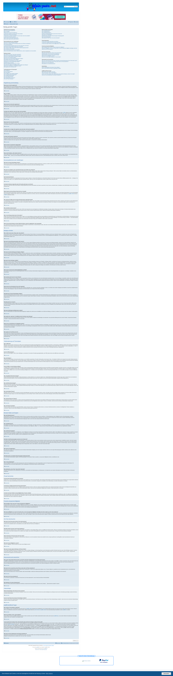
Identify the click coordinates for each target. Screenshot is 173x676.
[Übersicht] (41, 6)
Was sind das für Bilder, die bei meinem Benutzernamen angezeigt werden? (16, 47)
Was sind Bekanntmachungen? (9, 75)
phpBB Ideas (56, 615)
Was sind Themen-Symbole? (8, 78)
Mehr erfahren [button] (49, 673)
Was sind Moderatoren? (46, 31)
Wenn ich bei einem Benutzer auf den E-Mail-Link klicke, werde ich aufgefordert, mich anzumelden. (20, 50)
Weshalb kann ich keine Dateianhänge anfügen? (12, 61)
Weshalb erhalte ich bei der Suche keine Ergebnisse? (50, 53)
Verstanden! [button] (166, 673)
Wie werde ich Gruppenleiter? (46, 34)
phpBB (37, 647)
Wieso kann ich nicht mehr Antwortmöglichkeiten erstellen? (13, 58)
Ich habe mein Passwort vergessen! (10, 36)
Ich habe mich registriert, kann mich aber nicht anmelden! (13, 33)
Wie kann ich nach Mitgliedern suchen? (48, 55)
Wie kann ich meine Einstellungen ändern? (11, 42)
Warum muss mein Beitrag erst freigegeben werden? (12, 65)
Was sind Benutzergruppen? (46, 32)
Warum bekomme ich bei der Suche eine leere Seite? (50, 54)
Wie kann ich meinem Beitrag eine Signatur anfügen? (12, 56)
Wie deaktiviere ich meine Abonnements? (48, 63)
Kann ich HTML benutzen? (8, 71)
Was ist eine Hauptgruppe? (46, 36)
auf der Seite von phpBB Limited (40, 609)
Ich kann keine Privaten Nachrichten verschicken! (50, 41)
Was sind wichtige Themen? (8, 76)
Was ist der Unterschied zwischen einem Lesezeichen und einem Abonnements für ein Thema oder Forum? (59, 60)
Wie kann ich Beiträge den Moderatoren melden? (12, 63)
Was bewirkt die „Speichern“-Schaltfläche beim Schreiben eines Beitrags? (16, 64)
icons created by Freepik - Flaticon (48, 645)
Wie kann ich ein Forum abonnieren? (48, 62)
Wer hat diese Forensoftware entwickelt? (48, 71)
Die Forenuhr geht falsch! (8, 44)
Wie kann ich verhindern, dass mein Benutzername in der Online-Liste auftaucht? (17, 43)
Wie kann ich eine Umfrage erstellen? (10, 57)
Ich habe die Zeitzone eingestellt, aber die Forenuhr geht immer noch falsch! (16, 45)
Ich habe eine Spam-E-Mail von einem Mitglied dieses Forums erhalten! (53, 43)
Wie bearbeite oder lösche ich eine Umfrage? (11, 59)
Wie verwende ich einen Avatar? (9, 48)
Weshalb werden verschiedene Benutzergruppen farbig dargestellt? (53, 35)
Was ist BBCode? (7, 70)
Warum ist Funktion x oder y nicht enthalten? (49, 72)
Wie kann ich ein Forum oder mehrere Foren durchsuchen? (51, 52)
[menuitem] (12, 22)
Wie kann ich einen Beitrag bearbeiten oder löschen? (12, 55)
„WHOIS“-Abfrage (11, 624)
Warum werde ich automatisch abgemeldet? (11, 37)
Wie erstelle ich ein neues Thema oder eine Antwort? (12, 54)
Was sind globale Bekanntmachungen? (10, 74)
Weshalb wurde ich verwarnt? (9, 62)
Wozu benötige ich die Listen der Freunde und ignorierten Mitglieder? (53, 47)
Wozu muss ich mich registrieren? (9, 30)
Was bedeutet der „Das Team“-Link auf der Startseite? (51, 37)
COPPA (64, 112)
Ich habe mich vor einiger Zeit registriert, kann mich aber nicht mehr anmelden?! (17, 35)
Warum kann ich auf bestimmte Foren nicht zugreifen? (13, 60)
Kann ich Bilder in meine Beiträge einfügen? (11, 73)
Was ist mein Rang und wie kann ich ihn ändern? (12, 49)
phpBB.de (6, 194)
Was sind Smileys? (7, 72)
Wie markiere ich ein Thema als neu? (10, 66)
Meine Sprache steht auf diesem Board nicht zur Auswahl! (13, 46)
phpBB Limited (71, 193)
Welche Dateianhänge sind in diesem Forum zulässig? (51, 67)
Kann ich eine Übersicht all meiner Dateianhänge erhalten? (51, 68)
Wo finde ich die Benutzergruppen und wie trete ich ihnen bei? (52, 33)
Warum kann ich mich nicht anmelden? (10, 34)
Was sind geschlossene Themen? (9, 77)
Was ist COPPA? (6, 31)
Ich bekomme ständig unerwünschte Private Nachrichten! (51, 42)
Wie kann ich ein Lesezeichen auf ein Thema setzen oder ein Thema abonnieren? (55, 61)
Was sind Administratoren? (46, 30)
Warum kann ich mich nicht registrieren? (10, 32)
